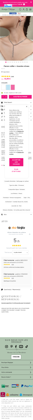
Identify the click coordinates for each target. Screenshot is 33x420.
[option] (3, 87)
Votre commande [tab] (6, 372)
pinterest (11, 347)
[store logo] (8, 9)
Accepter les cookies (16, 162)
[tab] (16, 102)
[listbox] (16, 88)
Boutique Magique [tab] (7, 362)
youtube (21, 347)
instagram (6, 347)
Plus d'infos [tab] (5, 367)
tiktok (26, 347)
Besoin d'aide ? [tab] (6, 377)
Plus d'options (16, 170)
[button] (6, 62)
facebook (16, 347)
